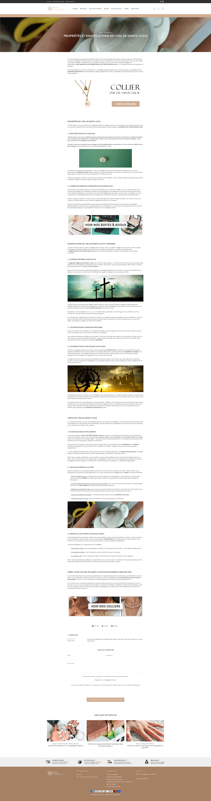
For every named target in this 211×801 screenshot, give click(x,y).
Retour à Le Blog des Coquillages (106, 699)
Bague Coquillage (58, 743)
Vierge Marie (92, 312)
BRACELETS (83, 9)
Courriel (109, 655)
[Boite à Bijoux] (105, 224)
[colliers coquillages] (105, 617)
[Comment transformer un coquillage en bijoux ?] (66, 730)
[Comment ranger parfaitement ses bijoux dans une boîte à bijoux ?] (105, 730)
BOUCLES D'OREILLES (95, 9)
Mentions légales (111, 784)
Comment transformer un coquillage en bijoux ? (66, 746)
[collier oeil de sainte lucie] (88, 110)
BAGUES (106, 9)
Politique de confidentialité (101, 685)
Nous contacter (70, 1)
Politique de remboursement (114, 779)
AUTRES (126, 9)
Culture (101, 32)
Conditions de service (118, 685)
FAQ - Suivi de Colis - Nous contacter (87, 777)
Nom (69, 655)
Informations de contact (113, 786)
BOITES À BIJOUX (116, 9)
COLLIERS (75, 9)
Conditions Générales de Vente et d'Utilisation (119, 781)
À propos (79, 774)
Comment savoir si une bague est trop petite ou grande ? (145, 747)
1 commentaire (107, 32)
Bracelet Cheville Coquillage (71, 743)
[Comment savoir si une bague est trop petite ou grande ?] (145, 730)
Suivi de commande (58, 1)
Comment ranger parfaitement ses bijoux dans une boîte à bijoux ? (105, 745)
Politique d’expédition (112, 774)
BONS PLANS (135, 9)
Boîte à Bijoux (150, 743)
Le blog (49, 1)
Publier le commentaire (105, 680)
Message (71, 663)
